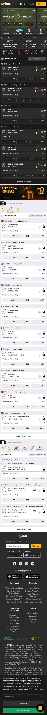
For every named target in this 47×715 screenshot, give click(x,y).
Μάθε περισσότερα (36, 689)
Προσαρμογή (9, 696)
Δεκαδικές (13, 555)
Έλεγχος (35, 546)
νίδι (32, 674)
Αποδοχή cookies (23, 710)
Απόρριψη (23, 703)
